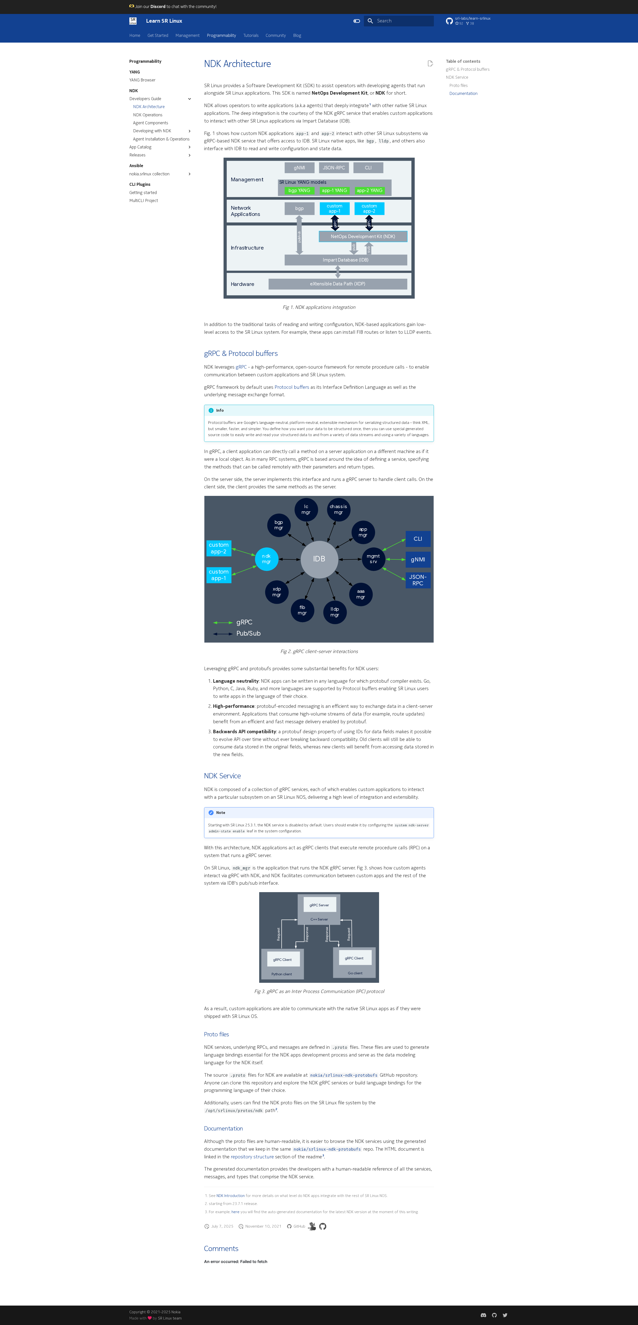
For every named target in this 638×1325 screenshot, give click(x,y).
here (235, 1211)
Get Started (158, 35)
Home (134, 35)
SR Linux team (170, 1318)
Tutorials (250, 35)
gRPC (241, 367)
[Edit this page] (430, 63)
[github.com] (494, 1315)
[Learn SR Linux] (133, 21)
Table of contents (463, 61)
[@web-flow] (322, 1226)
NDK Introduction (231, 1195)
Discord (158, 6)
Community (276, 35)
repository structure (252, 1157)
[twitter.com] (505, 1315)
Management (187, 35)
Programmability (221, 35)
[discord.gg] (483, 1315)
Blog (297, 35)
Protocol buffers (292, 387)
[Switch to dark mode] (357, 21)
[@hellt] (312, 1226)
